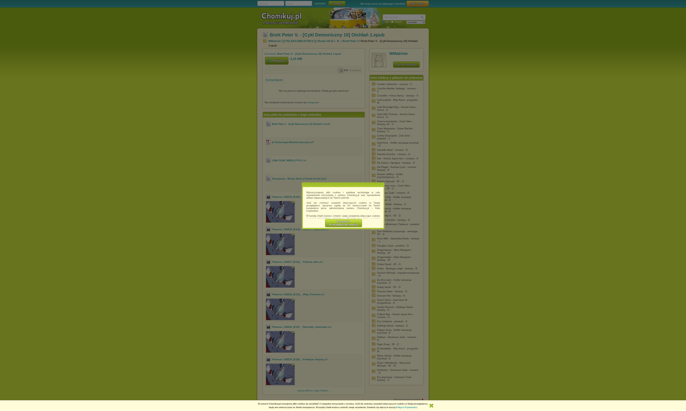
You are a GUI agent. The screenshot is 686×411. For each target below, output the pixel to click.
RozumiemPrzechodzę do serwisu (343, 223)
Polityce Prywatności (406, 407)
